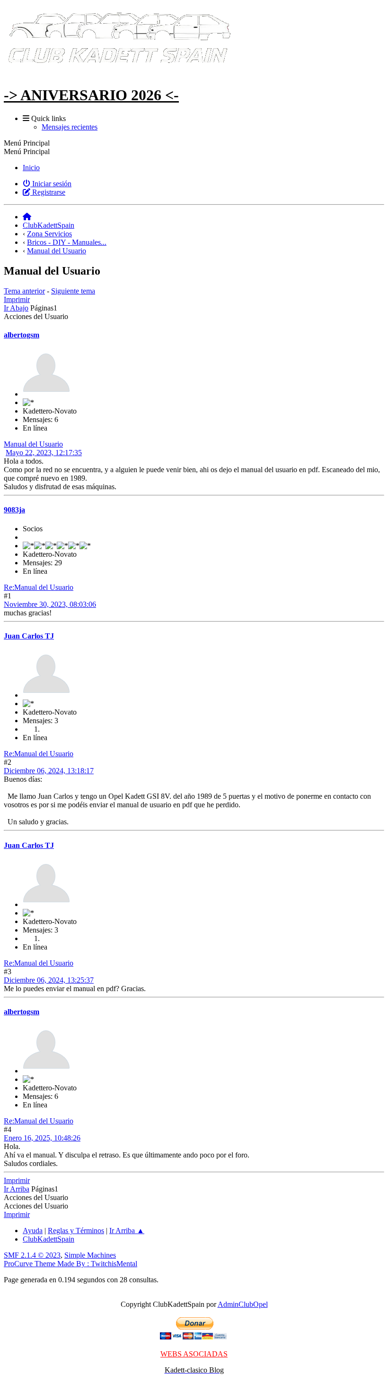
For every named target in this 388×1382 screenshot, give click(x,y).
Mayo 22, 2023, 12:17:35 (44, 453)
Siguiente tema (73, 291)
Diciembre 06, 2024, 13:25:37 (49, 980)
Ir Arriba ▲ (126, 1231)
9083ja (14, 510)
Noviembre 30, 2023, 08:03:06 (50, 604)
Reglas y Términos (76, 1231)
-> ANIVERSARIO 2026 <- (91, 95)
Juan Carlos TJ (29, 636)
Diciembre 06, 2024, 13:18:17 (49, 771)
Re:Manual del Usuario (38, 587)
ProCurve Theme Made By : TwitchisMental (70, 1264)
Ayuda (33, 1231)
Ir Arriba (16, 1189)
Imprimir (17, 299)
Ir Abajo (16, 308)
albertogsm (21, 335)
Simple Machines (90, 1255)
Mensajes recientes (69, 127)
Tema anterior (24, 291)
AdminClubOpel (243, 1304)
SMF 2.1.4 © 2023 (32, 1255)
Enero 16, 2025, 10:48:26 (42, 1138)
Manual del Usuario (33, 444)
